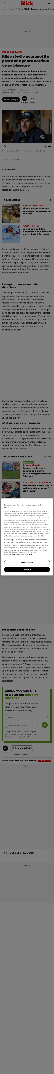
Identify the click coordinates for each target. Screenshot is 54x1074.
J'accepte (27, 569)
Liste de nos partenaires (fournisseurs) (18, 554)
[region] (27, 536)
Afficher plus (27, 562)
